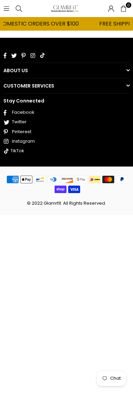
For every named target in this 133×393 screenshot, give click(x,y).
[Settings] (111, 8)
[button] (123, 8)
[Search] (19, 8)
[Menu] (6, 8)
